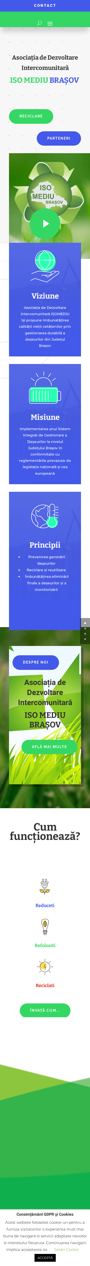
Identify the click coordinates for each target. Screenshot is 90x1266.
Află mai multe (49, 747)
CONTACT (45, 5)
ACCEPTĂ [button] (45, 1258)
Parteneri (58, 138)
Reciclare (31, 116)
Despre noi (35, 662)
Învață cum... (45, 1010)
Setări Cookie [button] (66, 1249)
